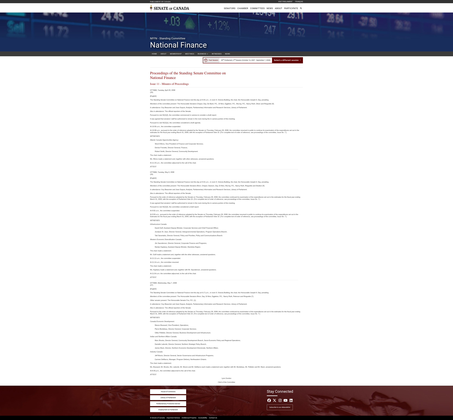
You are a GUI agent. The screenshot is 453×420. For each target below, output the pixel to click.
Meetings (189, 54)
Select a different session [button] (286, 60)
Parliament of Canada (160, 1)
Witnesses (217, 54)
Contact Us (213, 418)
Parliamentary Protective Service (168, 404)
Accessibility (202, 418)
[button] (229, 8)
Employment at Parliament (168, 410)
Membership (176, 54)
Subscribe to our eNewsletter (279, 407)
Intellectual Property (189, 418)
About (163, 54)
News (227, 54)
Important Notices (173, 418)
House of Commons (168, 392)
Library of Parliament (168, 398)
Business (202, 54)
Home (154, 54)
